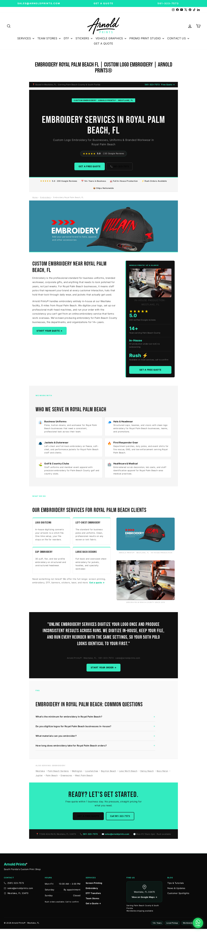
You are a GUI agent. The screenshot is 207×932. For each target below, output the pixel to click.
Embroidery (45, 197)
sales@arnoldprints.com (117, 834)
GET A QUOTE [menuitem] (103, 43)
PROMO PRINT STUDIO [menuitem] (145, 38)
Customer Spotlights (178, 893)
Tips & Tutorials (175, 883)
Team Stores (92, 898)
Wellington (77, 771)
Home (35, 197)
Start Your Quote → (49, 330)
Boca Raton (162, 771)
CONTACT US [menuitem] (176, 38)
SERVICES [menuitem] (24, 38)
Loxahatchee (91, 771)
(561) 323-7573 (15, 883)
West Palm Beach (84, 775)
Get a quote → (96, 582)
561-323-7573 (152, 84)
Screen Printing (94, 883)
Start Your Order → (103, 667)
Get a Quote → (93, 903)
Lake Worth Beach (128, 771)
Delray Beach (147, 771)
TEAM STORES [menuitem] (47, 38)
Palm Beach (52, 775)
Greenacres (66, 775)
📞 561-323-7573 (119, 166)
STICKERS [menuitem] (82, 38)
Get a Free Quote (89, 166)
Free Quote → (168, 84)
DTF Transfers (93, 893)
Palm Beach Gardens (58, 771)
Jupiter (39, 775)
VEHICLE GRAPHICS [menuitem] (109, 38)
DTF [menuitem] (66, 38)
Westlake (40, 771)
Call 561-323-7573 (120, 816)
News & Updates (176, 888)
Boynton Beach (108, 771)
